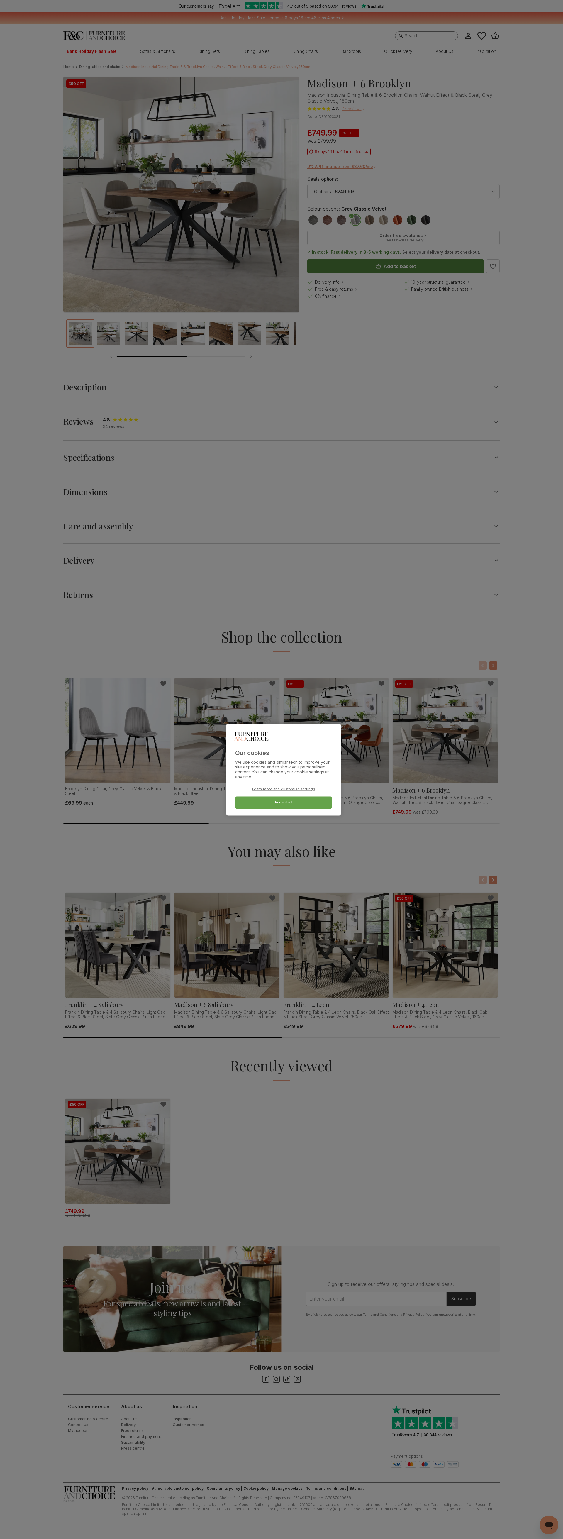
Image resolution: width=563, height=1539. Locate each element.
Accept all (283, 802)
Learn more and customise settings (283, 789)
